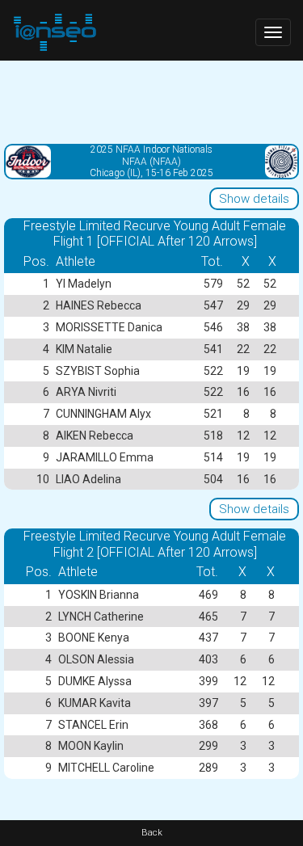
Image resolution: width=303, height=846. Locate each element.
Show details (254, 199)
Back (151, 832)
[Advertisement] (151, 101)
